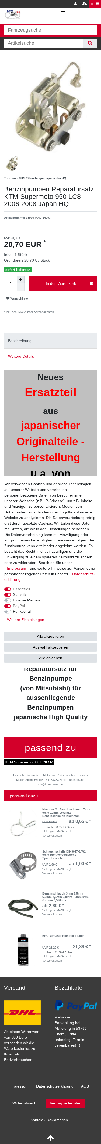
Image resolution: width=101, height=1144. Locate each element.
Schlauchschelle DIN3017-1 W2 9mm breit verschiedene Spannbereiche (64, 855)
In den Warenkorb (61, 283)
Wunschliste (18, 298)
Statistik (19, 594)
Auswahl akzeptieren (50, 647)
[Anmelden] (76, 4)
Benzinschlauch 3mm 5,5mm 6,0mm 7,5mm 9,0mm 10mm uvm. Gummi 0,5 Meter (65, 897)
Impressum (19, 1086)
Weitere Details (21, 356)
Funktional (22, 611)
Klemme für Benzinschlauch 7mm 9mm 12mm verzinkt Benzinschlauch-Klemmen (66, 813)
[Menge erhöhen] (21, 279)
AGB (85, 1086)
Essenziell (21, 589)
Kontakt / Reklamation (49, 1120)
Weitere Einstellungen (25, 620)
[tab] (50, 340)
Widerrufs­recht (24, 1103)
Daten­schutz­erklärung (55, 1086)
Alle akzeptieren (50, 636)
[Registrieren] (85, 4)
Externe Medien (26, 600)
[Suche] (90, 43)
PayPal (19, 606)
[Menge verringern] (21, 287)
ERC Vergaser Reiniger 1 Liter (63, 935)
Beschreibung (20, 341)
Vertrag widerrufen (65, 1103)
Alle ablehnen (50, 658)
